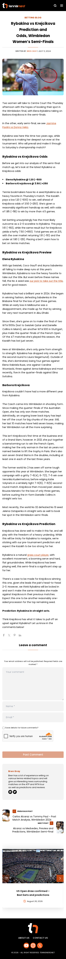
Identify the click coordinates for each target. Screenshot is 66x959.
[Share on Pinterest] (16, 636)
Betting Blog (33, 17)
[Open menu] (62, 5)
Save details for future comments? (21, 727)
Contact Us (40, 937)
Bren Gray (32, 51)
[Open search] (55, 5)
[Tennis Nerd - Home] (21, 5)
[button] (5, 878)
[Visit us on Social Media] (26, 945)
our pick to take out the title (46, 281)
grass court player (38, 555)
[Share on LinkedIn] (21, 636)
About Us (23, 937)
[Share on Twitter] (10, 636)
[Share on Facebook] (5, 636)
